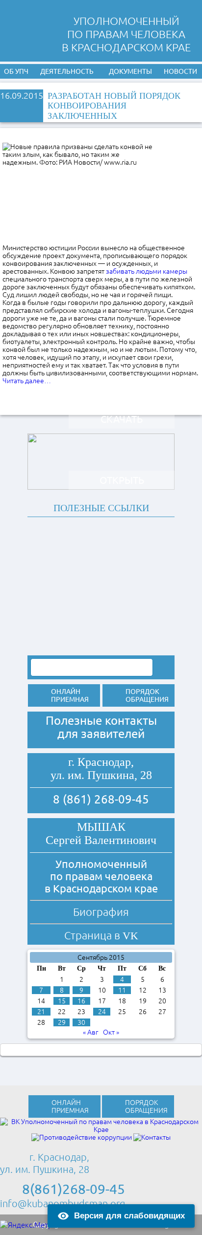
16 (81, 1001)
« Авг (91, 1032)
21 (41, 1012)
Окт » (111, 1032)
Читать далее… (26, 381)
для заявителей (101, 733)
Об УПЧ (16, 71)
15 (62, 1001)
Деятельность (67, 71)
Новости (180, 71)
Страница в (101, 935)
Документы (130, 71)
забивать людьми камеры (146, 271)
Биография (101, 912)
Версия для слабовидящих (129, 1215)
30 (81, 1022)
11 (122, 990)
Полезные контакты (101, 720)
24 (102, 1012)
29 (62, 1022)
